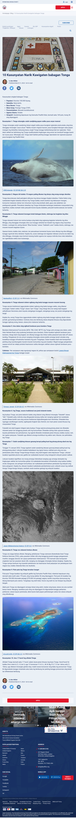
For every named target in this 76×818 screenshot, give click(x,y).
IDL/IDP (35, 26)
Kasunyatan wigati (47, 26)
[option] (19, 717)
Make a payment (68, 778)
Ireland (4, 755)
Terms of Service (13, 801)
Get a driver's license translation (10, 738)
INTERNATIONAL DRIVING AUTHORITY (10, 1)
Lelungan (30, 28)
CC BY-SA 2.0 (17, 654)
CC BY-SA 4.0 (19, 407)
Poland (23, 764)
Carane (26, 26)
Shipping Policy (37, 803)
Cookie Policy (36, 801)
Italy (22, 753)
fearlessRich (7, 298)
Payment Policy (46, 801)
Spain (22, 748)
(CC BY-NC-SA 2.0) (19, 190)
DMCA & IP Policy (57, 801)
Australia (4, 757)
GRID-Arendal (8, 190)
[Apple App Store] (43, 777)
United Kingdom (6, 751)
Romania (4, 753)
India (22, 762)
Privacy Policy (46, 803)
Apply (63, 7)
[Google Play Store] (55, 777)
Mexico (23, 751)
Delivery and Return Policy (24, 803)
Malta (4, 764)
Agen (18, 26)
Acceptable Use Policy (25, 801)
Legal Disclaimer (6, 813)
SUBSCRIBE (66, 23)
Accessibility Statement (9, 803)
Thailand (23, 757)
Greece (4, 760)
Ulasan (21, 28)
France (22, 755)
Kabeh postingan (7, 26)
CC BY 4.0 (28, 546)
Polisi (59, 26)
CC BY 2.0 (16, 298)
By (13, 81)
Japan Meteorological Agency (13, 546)
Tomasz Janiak (8, 407)
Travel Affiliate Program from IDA (11, 740)
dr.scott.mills (7, 654)
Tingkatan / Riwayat (8, 28)
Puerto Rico (5, 762)
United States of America (9, 748)
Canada (23, 760)
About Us (4, 801)
